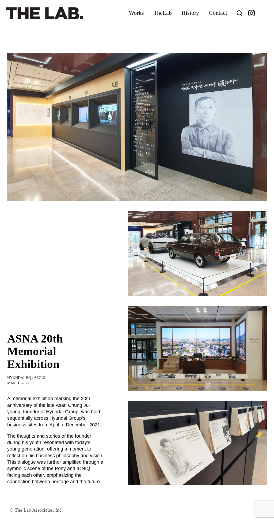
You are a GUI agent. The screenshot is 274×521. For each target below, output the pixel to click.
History (190, 13)
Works (136, 13)
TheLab (163, 13)
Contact (218, 13)
